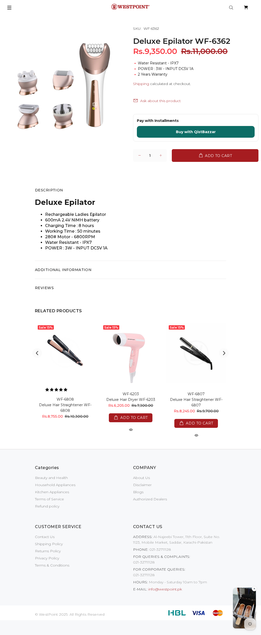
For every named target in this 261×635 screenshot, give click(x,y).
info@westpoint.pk (165, 589)
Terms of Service (49, 499)
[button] (56, 389)
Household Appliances (55, 485)
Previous (37, 353)
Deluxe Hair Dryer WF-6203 (130, 399)
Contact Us (45, 536)
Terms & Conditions (52, 565)
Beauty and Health (51, 477)
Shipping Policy (49, 544)
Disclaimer (142, 485)
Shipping (141, 83)
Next (224, 353)
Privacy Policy (47, 558)
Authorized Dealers (150, 499)
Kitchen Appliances (52, 492)
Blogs (138, 492)
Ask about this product (160, 100)
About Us (141, 477)
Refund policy (47, 506)
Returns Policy (48, 551)
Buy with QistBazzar (196, 132)
